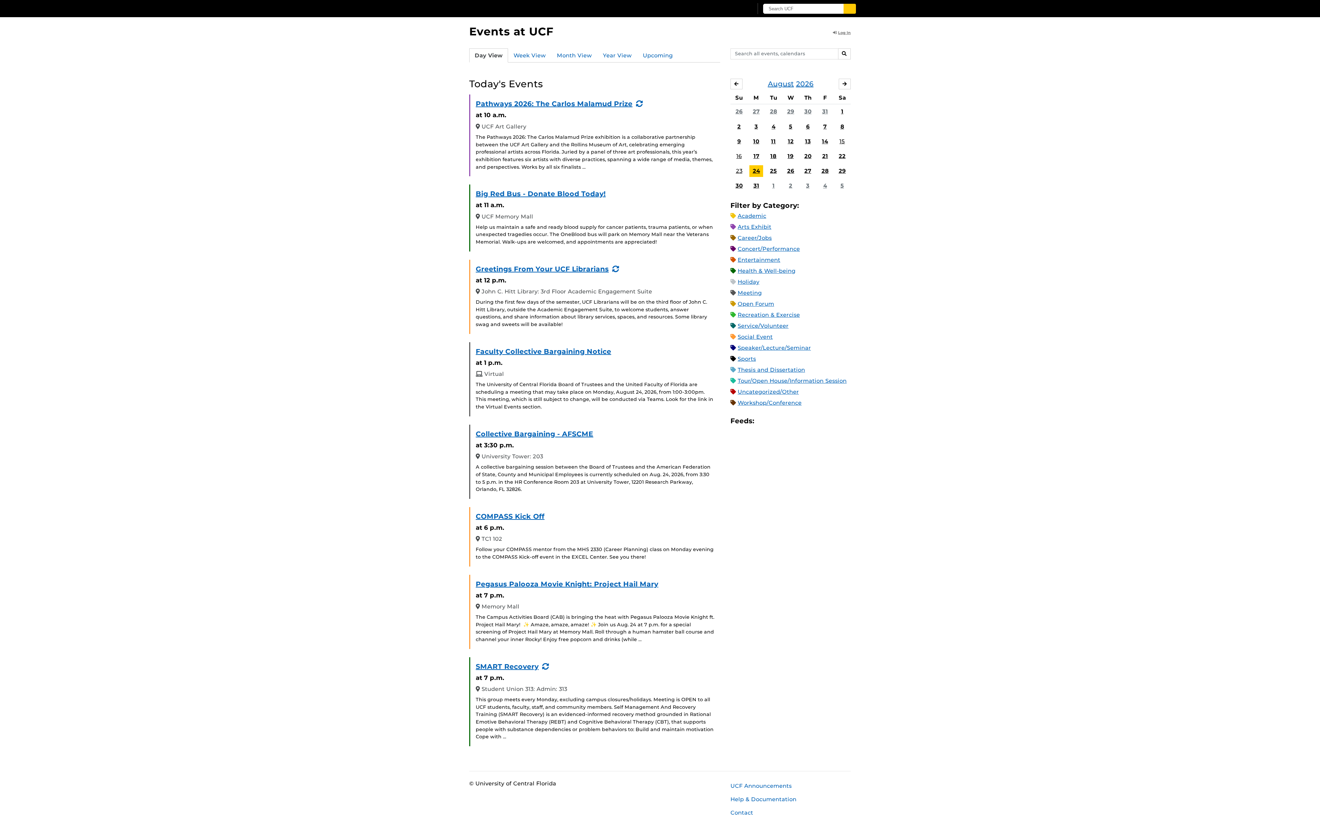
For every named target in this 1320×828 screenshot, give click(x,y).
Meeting (750, 293)
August (781, 84)
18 (773, 156)
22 (842, 156)
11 (773, 141)
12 (791, 141)
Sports (747, 359)
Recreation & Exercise (769, 315)
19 (791, 156)
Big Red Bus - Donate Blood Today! (541, 194)
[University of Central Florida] (519, 8)
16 (739, 156)
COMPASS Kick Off (510, 516)
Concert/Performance (769, 249)
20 (808, 156)
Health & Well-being (766, 271)
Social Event (755, 337)
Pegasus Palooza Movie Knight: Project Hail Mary (567, 584)
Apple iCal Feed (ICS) (763, 421)
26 (739, 111)
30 (808, 111)
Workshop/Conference (770, 403)
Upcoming (658, 55)
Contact (741, 812)
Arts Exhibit (754, 227)
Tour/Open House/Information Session (792, 381)
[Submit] (850, 9)
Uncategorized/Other (768, 392)
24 (756, 171)
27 (756, 111)
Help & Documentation (763, 799)
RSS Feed (786, 421)
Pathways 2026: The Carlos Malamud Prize (554, 104)
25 (773, 171)
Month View (574, 55)
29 (790, 111)
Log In (844, 32)
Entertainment (759, 260)
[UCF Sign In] (731, 9)
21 (825, 156)
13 (808, 141)
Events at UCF (511, 31)
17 (756, 156)
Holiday (748, 282)
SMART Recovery (507, 666)
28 (773, 111)
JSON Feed (810, 421)
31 (825, 111)
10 (756, 141)
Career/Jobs (755, 238)
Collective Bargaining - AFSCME (534, 434)
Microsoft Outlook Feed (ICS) (775, 421)
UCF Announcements (761, 786)
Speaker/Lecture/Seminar (774, 348)
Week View (530, 55)
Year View (617, 55)
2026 (805, 84)
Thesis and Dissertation (771, 370)
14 (825, 141)
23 (739, 171)
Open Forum (756, 304)
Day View (489, 55)
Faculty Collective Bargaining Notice (543, 351)
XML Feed (798, 421)
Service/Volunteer (763, 326)
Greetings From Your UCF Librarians (542, 269)
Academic (752, 216)
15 (842, 141)
